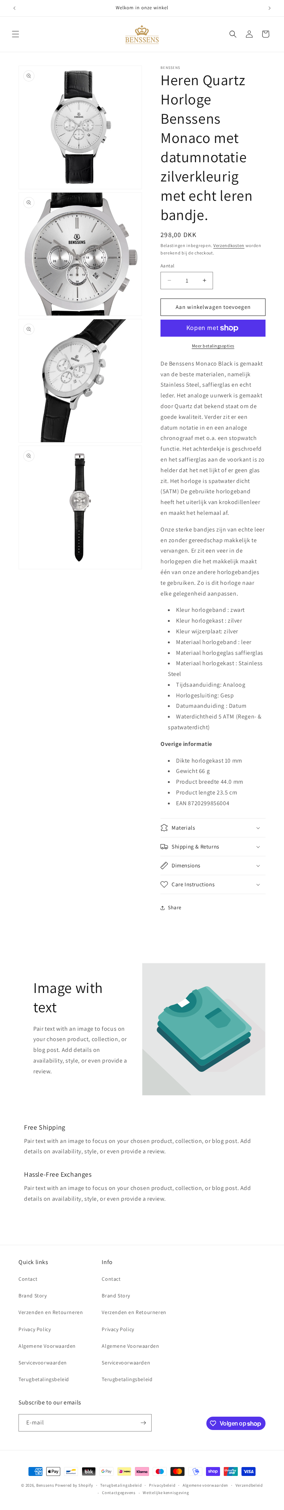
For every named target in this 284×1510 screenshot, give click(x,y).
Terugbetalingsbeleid (43, 1379)
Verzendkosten (228, 245)
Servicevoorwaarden (42, 1362)
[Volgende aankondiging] (269, 8)
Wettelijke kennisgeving (166, 1492)
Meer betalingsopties (213, 346)
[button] (15, 34)
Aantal (167, 266)
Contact (27, 1279)
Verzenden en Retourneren (50, 1312)
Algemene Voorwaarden (47, 1346)
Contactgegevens (119, 1492)
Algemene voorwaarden (205, 1485)
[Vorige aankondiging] (14, 8)
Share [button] (175, 907)
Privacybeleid (162, 1485)
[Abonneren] (143, 1422)
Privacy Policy (34, 1329)
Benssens (45, 1485)
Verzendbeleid (249, 1485)
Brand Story (32, 1295)
